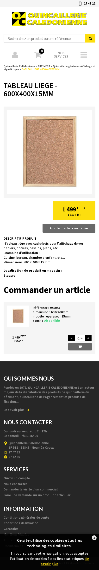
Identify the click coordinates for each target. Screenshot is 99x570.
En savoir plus (14, 410)
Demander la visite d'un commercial (31, 489)
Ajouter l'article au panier (69, 228)
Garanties (11, 529)
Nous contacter (15, 484)
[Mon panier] (84, 54)
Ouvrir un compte (17, 478)
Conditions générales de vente (26, 517)
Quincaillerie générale (66, 66)
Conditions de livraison (21, 523)
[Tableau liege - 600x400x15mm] (49, 152)
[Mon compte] (15, 54)
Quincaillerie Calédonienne (32, 9)
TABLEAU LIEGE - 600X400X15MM (40, 69)
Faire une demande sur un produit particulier (37, 495)
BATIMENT (44, 66)
